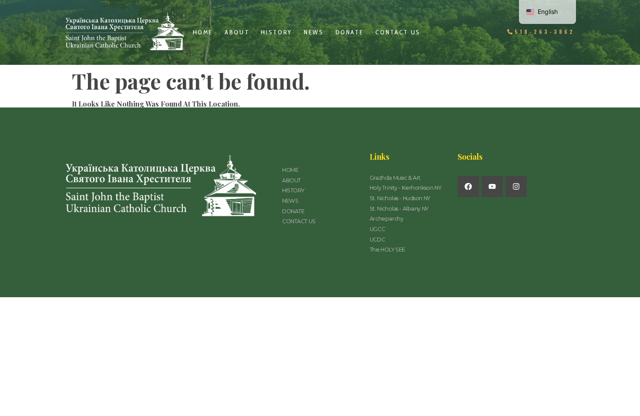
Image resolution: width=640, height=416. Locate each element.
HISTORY (276, 32)
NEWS (314, 32)
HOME (203, 32)
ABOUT (237, 32)
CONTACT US (398, 32)
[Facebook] (468, 186)
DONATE (350, 32)
